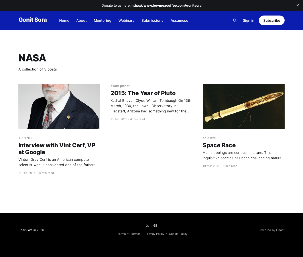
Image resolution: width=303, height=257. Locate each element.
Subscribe (271, 20)
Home (64, 20)
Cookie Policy (178, 233)
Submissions (152, 20)
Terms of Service (129, 233)
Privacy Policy (155, 233)
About (81, 20)
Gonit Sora (32, 20)
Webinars (126, 20)
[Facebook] (155, 225)
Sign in (248, 20)
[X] (147, 225)
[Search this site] (234, 20)
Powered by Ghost (272, 230)
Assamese (179, 20)
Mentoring (102, 20)
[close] (297, 5)
